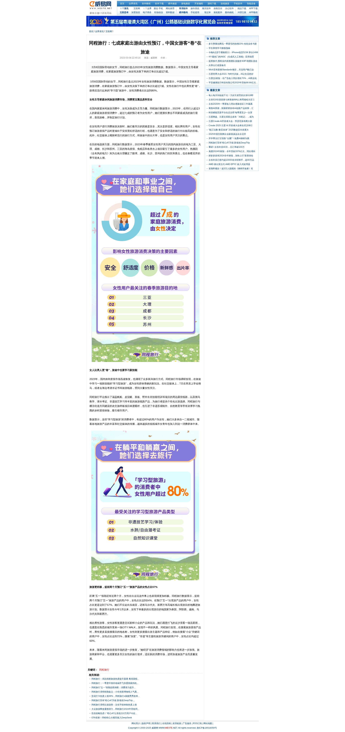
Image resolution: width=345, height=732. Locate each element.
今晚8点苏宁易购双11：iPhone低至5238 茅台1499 (233, 52)
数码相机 (229, 12)
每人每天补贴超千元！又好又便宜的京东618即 (231, 95)
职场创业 (158, 12)
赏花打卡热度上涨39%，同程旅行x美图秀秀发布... (115, 696)
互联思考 (124, 12)
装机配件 (218, 12)
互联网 (137, 8)
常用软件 (183, 8)
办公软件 (229, 8)
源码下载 (212, 3)
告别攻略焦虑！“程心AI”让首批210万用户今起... (114, 713)
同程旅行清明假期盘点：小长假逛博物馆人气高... (114, 692)
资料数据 (170, 12)
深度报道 (135, 12)
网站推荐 (170, 8)
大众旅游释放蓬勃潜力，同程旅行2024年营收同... (115, 709)
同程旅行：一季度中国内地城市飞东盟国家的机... (114, 683)
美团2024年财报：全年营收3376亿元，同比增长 (232, 151)
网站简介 (136, 723)
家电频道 (185, 3)
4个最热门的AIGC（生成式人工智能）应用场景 (231, 56)
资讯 (91, 31)
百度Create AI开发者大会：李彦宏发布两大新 (230, 121)
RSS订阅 (197, 723)
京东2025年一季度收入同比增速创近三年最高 (230, 104)
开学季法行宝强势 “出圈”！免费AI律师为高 (229, 138)
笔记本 (207, 12)
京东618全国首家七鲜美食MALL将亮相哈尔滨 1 (231, 99)
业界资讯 (133, 3)
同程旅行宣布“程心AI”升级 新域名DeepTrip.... (113, 700)
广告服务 (187, 723)
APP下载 (253, 8)
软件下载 (159, 3)
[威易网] (101, 8)
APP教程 (253, 12)
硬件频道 (172, 3)
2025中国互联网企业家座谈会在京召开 (227, 134)
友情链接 (176, 723)
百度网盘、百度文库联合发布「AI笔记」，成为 (231, 117)
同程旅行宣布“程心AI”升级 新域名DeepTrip (229, 142)
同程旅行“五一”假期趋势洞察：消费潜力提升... (113, 687)
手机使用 (195, 12)
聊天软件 (206, 8)
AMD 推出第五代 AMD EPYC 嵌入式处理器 (229, 164)
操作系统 (195, 8)
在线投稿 (166, 723)
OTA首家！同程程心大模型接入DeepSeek (111, 717)
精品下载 (242, 8)
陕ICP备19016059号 (207, 728)
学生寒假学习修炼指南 (219, 48)
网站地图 (207, 723)
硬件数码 (183, 12)
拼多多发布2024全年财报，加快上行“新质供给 (231, 155)
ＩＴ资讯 (124, 8)
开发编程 (198, 3)
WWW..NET (168, 728)
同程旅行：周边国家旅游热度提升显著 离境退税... (115, 679)
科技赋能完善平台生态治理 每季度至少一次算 (230, 112)
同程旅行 (104, 669)
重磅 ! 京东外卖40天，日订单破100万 (227, 147)
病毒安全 (218, 8)
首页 (122, 3)
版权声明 (146, 723)
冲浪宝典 (242, 12)
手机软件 (238, 3)
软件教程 (146, 3)
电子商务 (147, 12)
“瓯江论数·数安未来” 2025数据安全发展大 (229, 130)
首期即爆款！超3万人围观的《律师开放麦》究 (231, 168)
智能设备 (251, 3)
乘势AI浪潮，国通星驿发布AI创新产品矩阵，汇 (231, 108)
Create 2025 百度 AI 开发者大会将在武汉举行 (230, 125)
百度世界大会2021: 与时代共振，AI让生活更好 (231, 74)
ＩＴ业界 (147, 8)
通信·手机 (158, 8)
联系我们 (156, 723)
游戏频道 (225, 3)
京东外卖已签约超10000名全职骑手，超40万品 (231, 160)
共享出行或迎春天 (217, 65)
